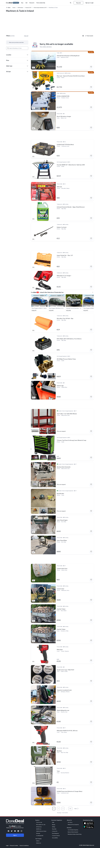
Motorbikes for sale (40, 824)
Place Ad (78, 2)
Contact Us (54, 831)
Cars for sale (39, 822)
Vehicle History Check (41, 831)
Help (53, 822)
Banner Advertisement (73, 832)
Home (13, 7)
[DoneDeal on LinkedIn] (18, 831)
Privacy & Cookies (14, 845)
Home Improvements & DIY (40, 7)
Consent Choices (56, 835)
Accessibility (55, 837)
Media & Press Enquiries (73, 824)
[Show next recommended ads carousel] (93, 292)
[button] (41, 2)
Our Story (70, 822)
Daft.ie (37, 840)
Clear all (26, 35)
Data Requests (55, 833)
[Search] (8, 48)
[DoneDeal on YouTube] (15, 831)
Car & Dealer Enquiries (73, 829)
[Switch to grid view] (83, 35)
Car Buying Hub (39, 835)
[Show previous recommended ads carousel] (90, 292)
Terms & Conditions (24, 845)
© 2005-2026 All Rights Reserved (86, 845)
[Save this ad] (91, 66)
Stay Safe (54, 829)
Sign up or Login (89, 2)
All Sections (20, 7)
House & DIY (28, 7)
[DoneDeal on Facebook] (8, 831)
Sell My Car (38, 829)
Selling (53, 826)
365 (70, 808)
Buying (53, 824)
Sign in (15, 835)
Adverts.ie (38, 843)
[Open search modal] (70, 3)
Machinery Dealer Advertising (74, 834)
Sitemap (38, 833)
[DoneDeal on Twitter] (12, 831)
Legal (7, 845)
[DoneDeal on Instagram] (21, 831)
